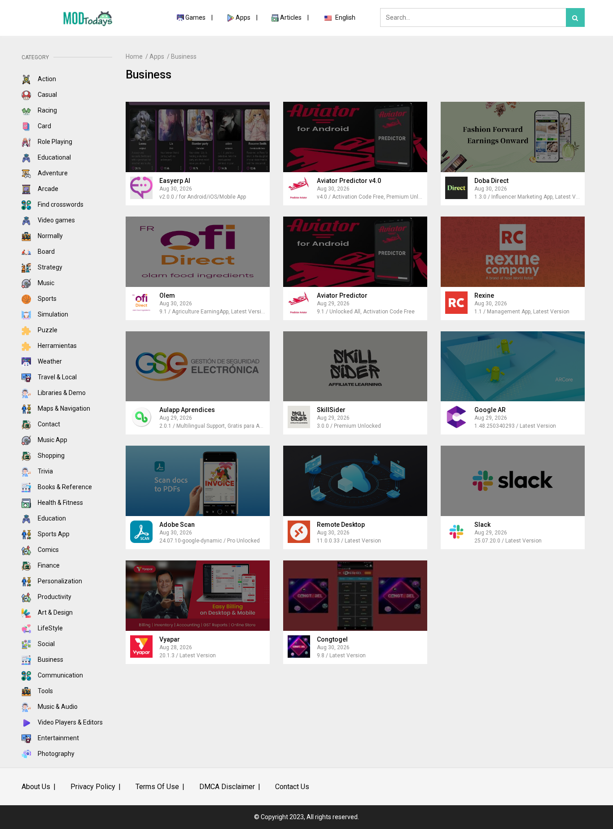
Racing (46, 110)
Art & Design (54, 612)
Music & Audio (57, 706)
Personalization (59, 581)
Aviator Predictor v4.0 (349, 180)
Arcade (47, 188)
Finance (48, 565)
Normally (49, 235)
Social (45, 643)
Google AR (490, 409)
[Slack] (513, 481)
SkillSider (331, 409)
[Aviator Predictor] (355, 252)
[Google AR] (513, 366)
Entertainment (57, 738)
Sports (46, 298)
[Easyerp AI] (198, 137)
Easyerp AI (174, 180)
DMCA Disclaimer (227, 786)
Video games (55, 220)
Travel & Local (56, 377)
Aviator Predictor (342, 295)
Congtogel (332, 639)
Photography (55, 753)
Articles (291, 17)
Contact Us (292, 786)
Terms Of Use (157, 786)
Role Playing (54, 141)
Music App (51, 439)
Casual (46, 94)
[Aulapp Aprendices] (198, 366)
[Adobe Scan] (198, 481)
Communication (59, 675)
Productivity (53, 596)
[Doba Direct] (513, 137)
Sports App (53, 534)
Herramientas (56, 345)
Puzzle (46, 330)
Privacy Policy (92, 786)
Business (49, 659)
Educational (53, 157)
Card (43, 126)
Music (45, 282)
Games (195, 17)
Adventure (52, 173)
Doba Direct (491, 180)
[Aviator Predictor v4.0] (355, 137)
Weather (49, 361)
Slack (482, 524)
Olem (167, 295)
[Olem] (198, 252)
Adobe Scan (177, 524)
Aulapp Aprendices (187, 409)
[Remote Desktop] (355, 481)
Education (51, 518)
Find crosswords (59, 204)
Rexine (484, 295)
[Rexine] (513, 252)
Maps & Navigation (63, 408)
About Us (36, 786)
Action (46, 78)
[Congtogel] (355, 595)
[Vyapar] (198, 595)
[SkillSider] (355, 366)
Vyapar (169, 639)
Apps (243, 17)
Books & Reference (64, 486)
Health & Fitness (59, 502)
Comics (47, 549)
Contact (48, 424)
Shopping (50, 455)
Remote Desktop (341, 524)
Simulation (52, 314)
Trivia (44, 471)
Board (45, 251)
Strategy (49, 267)
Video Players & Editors (69, 722)
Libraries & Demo (61, 392)
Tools (44, 690)
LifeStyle (49, 628)
